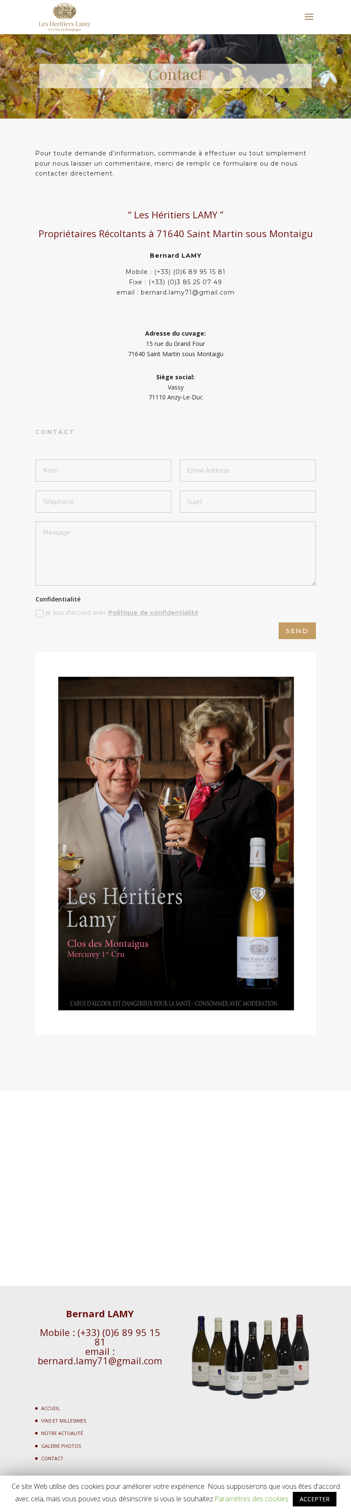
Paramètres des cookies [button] (251, 1498)
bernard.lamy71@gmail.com (100, 1360)
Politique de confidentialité (153, 612)
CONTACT (52, 1458)
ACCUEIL (50, 1408)
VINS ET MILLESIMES (63, 1420)
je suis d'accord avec (122, 612)
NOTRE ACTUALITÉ (62, 1433)
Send (297, 631)
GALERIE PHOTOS (61, 1446)
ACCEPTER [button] (315, 1499)
